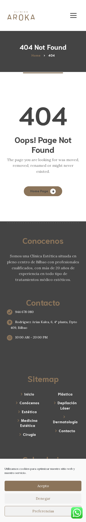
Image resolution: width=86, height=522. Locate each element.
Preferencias (43, 511)
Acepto (43, 486)
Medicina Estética (29, 423)
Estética (29, 411)
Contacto (67, 430)
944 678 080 (24, 312)
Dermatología (65, 421)
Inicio (29, 393)
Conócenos (29, 402)
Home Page (39, 191)
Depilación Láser (67, 405)
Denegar (43, 498)
